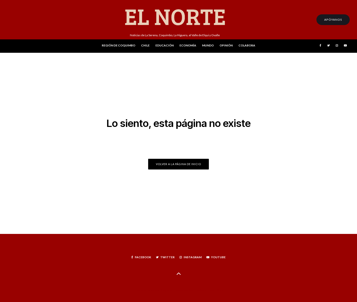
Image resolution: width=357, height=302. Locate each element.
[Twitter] (328, 46)
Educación (164, 45)
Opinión (226, 45)
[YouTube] (345, 46)
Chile (145, 45)
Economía (187, 45)
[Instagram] (337, 46)
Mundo (208, 45)
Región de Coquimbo (118, 45)
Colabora (246, 45)
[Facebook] (320, 46)
